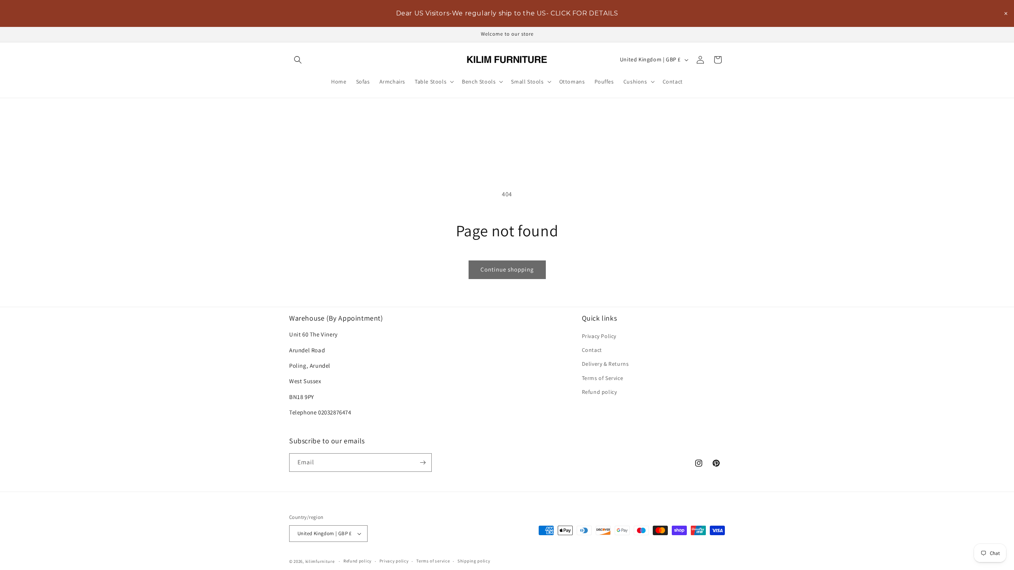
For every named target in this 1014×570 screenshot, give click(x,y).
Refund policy (599, 391)
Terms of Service (602, 378)
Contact (592, 349)
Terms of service (433, 561)
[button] (298, 59)
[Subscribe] (422, 462)
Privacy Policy (599, 336)
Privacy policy (394, 561)
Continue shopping (507, 269)
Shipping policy (473, 561)
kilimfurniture (320, 561)
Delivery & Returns (605, 363)
